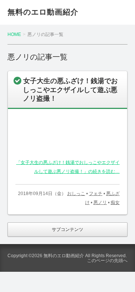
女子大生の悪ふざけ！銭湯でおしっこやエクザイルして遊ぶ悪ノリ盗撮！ (70, 89)
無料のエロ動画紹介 (43, 12)
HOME (14, 34)
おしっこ (76, 193)
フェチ (95, 193)
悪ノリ (100, 202)
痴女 (115, 202)
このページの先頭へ (107, 260)
